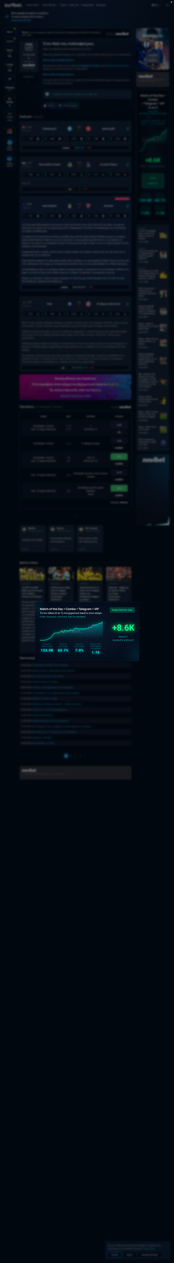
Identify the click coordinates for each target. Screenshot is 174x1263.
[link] (87, 631)
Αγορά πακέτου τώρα (122, 610)
